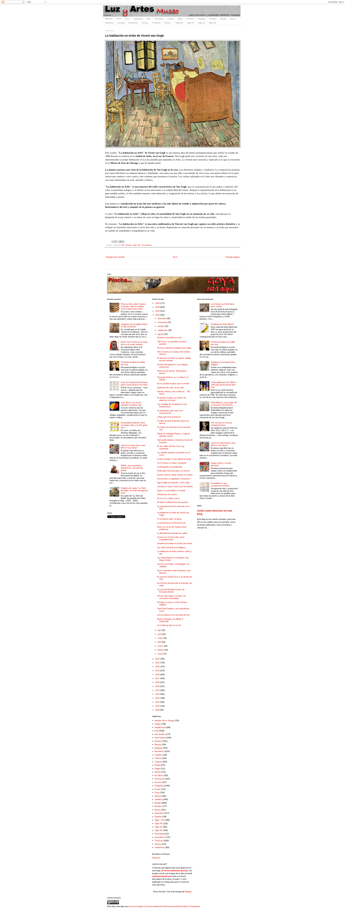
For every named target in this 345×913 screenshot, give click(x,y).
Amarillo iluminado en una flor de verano (174, 543)
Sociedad (121, 23)
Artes (148, 19)
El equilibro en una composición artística (220, 484)
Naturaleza (109, 23)
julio (160, 630)
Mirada (158, 803)
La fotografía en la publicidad (169, 467)
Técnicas (145, 23)
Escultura (190, 19)
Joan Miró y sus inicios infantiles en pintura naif (131, 403)
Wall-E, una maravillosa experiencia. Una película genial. (132, 467)
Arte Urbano (159, 19)
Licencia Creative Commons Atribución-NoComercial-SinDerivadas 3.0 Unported (163, 906)
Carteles (158, 755)
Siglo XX (201, 23)
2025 (157, 307)
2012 (157, 698)
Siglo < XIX (159, 820)
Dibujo (180, 19)
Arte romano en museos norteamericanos (221, 424)
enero (160, 654)
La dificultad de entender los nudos (172, 533)
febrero (161, 650)
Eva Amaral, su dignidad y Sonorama (173, 478)
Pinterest (156, 858)
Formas (158, 782)
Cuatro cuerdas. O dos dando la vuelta (174, 459)
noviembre (163, 322)
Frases (158, 789)
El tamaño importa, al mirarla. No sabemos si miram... (171, 399)
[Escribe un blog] (115, 241)
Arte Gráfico (160, 734)
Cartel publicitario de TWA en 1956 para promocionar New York (223, 384)
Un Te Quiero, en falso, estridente (171, 463)
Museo (233, 19)
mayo (160, 638)
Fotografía (202, 19)
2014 (157, 690)
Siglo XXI (212, 23)
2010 (157, 706)
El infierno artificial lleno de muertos (172, 502)
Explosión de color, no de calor (170, 387)
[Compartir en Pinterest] (123, 241)
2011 (157, 702)
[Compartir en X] (118, 241)
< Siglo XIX (178, 23)
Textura (158, 844)
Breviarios (159, 751)
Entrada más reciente (115, 257)
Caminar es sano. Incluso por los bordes (175, 486)
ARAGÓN (109, 19)
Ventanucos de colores (167, 494)
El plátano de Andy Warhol (222, 324)
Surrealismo (133, 23)
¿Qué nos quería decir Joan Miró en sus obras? (133, 446)
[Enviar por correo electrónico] (112, 241)
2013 (157, 694)
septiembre (163, 330)
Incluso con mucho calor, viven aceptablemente (170, 538)
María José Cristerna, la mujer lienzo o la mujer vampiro (134, 343)
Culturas (171, 19)
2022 (157, 659)
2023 (157, 315)
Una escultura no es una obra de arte (173, 615)
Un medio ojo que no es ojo (169, 625)
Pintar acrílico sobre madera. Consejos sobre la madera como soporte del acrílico (133, 306)
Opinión (158, 816)
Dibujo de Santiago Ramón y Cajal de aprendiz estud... (173, 434)
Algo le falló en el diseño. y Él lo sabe (173, 482)
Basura (158, 744)
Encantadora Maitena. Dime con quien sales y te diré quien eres (134, 425)
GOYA (118, 19)
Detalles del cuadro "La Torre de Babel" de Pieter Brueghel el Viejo (134, 490)
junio (160, 634)
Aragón (158, 724)
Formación (156, 23)
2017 (157, 678)
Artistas (167, 23)
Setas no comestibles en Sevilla (171, 490)
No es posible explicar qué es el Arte (173, 383)
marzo (161, 646)
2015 (157, 686)
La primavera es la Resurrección (171, 523)
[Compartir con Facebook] (120, 241)
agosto (161, 334)
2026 (157, 303)
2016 (157, 682)
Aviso (127, 19)
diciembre (162, 318)
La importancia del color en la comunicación (170, 411)
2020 (157, 666)
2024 (157, 311)
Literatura (213, 19)
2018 (157, 674)
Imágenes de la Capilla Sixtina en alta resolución (134, 325)
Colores (158, 758)
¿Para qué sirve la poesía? (169, 417)
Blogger (188, 891)
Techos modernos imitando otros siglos (174, 348)
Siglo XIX (190, 23)
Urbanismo (159, 847)
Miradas (223, 19)
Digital (157, 768)
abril (160, 642)
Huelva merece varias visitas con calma (174, 475)
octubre (161, 326)
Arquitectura (138, 19)
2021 (157, 662)
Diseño (158, 772)
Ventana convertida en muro (169, 337)
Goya (157, 792)
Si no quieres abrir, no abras (169, 519)
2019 (157, 670)
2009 (157, 710)
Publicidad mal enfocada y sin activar (173, 471)
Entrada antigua (232, 257)
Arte (123, 245)
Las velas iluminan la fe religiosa (171, 547)
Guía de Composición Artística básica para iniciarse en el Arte (134, 383)
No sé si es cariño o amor (168, 498)
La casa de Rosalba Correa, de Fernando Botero (170, 590)
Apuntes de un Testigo (164, 720)
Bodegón (158, 748)
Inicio (175, 257)
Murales (158, 806)
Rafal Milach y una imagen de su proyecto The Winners (224, 403)
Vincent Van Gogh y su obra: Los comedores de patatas (171, 597)
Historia (158, 796)
